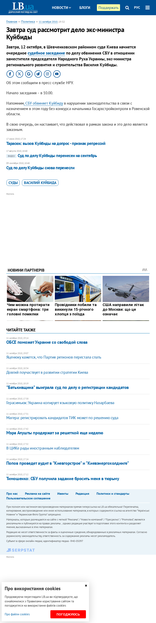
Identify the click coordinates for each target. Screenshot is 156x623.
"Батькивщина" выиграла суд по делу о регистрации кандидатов (67, 387)
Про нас (12, 493)
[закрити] (86, 585)
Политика (28, 21)
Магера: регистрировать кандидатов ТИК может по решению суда (62, 417)
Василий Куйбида (40, 182)
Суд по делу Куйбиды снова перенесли (40, 167)
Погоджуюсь (68, 614)
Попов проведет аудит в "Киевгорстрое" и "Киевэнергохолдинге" (67, 463)
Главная (11, 21)
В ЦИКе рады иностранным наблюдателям (42, 448)
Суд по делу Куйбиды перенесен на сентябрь (52, 155)
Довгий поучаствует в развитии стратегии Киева (47, 372)
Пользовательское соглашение (28, 498)
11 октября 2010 (48, 22)
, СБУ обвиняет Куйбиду (43, 103)
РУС (137, 7)
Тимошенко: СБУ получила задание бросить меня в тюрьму (62, 478)
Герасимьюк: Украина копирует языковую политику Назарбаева (60, 402)
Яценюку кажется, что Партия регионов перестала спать (53, 357)
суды (13, 182)
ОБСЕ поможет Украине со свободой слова (47, 342)
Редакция (82, 493)
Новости (60, 7)
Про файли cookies (17, 614)
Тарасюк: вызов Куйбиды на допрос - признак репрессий (55, 143)
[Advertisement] (78, 224)
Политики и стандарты (112, 493)
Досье (81, 22)
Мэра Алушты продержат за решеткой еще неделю (54, 433)
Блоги (84, 7)
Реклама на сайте (37, 493)
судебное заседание (46, 53)
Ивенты (62, 493)
